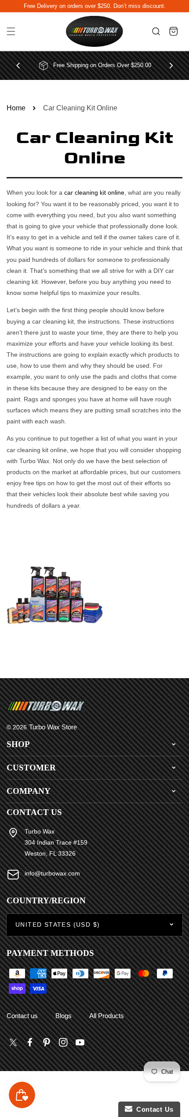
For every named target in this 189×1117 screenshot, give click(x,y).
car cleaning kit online (94, 192)
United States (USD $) (57, 924)
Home (16, 108)
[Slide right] (171, 65)
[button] (11, 32)
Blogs (63, 1015)
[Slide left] (18, 65)
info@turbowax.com (52, 873)
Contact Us (153, 1109)
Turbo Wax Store (53, 727)
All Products (106, 1015)
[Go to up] (178, 1090)
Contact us (22, 1015)
